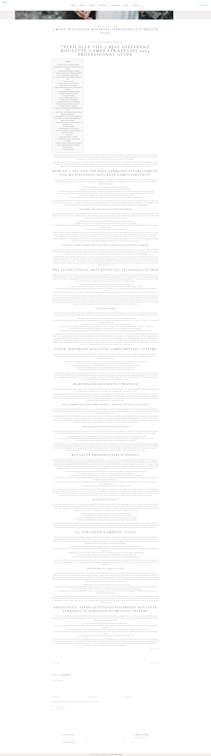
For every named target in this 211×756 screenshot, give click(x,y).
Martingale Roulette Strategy (68, 85)
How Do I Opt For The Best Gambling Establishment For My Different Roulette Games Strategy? (67, 67)
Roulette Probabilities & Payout (69, 93)
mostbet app (143, 254)
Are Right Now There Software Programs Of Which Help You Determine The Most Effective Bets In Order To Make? (67, 118)
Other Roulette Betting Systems (68, 83)
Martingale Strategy (68, 95)
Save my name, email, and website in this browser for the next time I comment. (76, 702)
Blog (129, 15)
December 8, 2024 (99, 26)
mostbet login (142, 205)
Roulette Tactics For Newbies (68, 106)
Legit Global (118, 754)
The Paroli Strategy (68, 126)
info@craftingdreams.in (69, 742)
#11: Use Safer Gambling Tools (68, 98)
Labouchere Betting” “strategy (68, 137)
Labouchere (68, 135)
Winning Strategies (68, 149)
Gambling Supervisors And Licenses (68, 128)
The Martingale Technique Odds (69, 100)
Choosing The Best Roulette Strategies (68, 71)
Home (125, 15)
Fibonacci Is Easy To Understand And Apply (68, 143)
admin (115, 26)
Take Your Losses (69, 81)
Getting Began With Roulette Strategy (68, 91)
